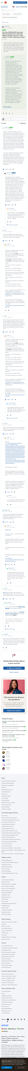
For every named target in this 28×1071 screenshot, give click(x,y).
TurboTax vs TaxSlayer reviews (8, 980)
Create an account (14, 672)
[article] (14, 148)
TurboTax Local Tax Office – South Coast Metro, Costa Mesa (13, 851)
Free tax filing (5, 815)
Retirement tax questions (7, 732)
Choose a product (17, 14)
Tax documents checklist (7, 965)
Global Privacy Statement (7, 1061)
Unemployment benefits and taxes (9, 903)
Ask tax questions (6, 14)
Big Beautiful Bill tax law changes (9, 937)
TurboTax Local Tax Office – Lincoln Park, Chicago (12, 853)
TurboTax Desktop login (7, 860)
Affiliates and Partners (17, 1040)
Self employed (5, 741)
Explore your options (14, 710)
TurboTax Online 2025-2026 (8, 783)
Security (3, 1038)
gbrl (5, 230)
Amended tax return (6, 895)
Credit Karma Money (6, 796)
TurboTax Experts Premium (7, 826)
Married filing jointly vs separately (9, 884)
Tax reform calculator (6, 967)
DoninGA (8, 759)
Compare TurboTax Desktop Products (10, 862)
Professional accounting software (9, 1000)
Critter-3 (8, 244)
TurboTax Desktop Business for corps (10, 873)
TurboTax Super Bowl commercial (9, 976)
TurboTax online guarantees (8, 785)
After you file (5, 22)
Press (18, 1036)
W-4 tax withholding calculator (8, 954)
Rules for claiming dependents (8, 888)
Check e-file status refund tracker (9, 952)
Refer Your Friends (6, 939)
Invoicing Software (6, 1013)
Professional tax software (7, 997)
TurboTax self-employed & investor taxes (10, 820)
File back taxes (5, 899)
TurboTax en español (6, 809)
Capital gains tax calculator (7, 961)
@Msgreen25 (8, 529)
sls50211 (7, 56)
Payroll (3, 993)
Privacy (22, 1036)
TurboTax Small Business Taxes (8, 837)
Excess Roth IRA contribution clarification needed (13, 730)
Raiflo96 (6, 634)
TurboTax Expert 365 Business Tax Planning (11, 839)
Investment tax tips (6, 905)
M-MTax (7, 751)
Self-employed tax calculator (8, 956)
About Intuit (4, 1036)
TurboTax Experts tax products (8, 824)
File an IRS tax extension (7, 928)
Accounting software (6, 991)
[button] (4, 7)
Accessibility (4, 1042)
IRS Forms (4, 787)
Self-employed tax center (7, 789)
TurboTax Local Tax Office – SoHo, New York (11, 848)
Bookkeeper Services (6, 1010)
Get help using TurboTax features (9, 17)
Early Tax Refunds (5, 807)
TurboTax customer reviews (7, 974)
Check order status (6, 868)
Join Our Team (12, 1036)
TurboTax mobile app (6, 804)
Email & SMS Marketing (7, 1008)
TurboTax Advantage (6, 871)
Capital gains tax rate (6, 897)
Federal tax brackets (6, 912)
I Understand (7, 1067)
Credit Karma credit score (7, 1002)
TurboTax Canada (5, 800)
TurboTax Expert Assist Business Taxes (10, 835)
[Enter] (2, 10)
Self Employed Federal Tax (8, 740)
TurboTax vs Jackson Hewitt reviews (9, 984)
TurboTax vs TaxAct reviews (7, 982)
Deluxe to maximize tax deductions (9, 817)
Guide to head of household (8, 886)
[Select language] (14, 7)
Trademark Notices (6, 1040)
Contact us (4, 924)
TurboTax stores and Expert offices (9, 841)
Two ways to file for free (7, 930)
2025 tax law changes (6, 914)
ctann (5, 315)
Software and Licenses (12, 1038)
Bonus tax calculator (6, 963)
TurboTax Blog (5, 798)
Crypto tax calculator (6, 958)
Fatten (5, 423)
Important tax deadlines (7, 910)
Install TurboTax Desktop (7, 866)
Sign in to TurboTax (15, 668)
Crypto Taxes (4, 794)
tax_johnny (11, 208)
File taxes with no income (7, 890)
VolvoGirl (8, 755)
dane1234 (6, 26)
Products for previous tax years (8, 802)
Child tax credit (5, 907)
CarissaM (8, 602)
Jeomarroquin (12, 403)
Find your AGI (5, 901)
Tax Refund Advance (6, 791)
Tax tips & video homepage (8, 879)
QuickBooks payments (6, 995)
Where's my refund (6, 926)
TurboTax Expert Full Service (8, 828)
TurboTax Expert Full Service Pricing (9, 830)
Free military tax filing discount (8, 822)
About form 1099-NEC (6, 892)
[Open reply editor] (14, 119)
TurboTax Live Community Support (9, 922)
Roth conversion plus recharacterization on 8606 (13, 726)
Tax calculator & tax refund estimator (9, 948)
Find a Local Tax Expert (7, 843)
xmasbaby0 (8, 763)
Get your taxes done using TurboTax (10, 724)
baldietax (8, 767)
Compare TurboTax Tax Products (9, 781)
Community (4, 935)
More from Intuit (5, 1006)
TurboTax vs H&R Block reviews (8, 978)
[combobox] (11, 10)
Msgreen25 (7, 510)
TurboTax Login (5, 932)
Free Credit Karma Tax (6, 1004)
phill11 (6, 588)
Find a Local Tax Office (7, 845)
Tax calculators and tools (7, 945)
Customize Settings (21, 1067)
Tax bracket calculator (6, 950)
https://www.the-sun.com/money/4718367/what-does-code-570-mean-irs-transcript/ (14, 560)
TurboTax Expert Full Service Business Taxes (11, 833)
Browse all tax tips (5, 882)
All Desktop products (6, 864)
